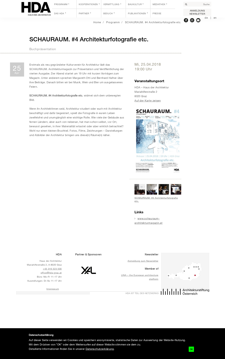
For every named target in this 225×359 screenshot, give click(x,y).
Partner (84, 13)
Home (97, 22)
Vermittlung (111, 4)
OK (191, 349)
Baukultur (135, 4)
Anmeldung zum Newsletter (143, 260)
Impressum (52, 288)
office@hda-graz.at (51, 272)
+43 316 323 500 (52, 268)
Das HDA (59, 13)
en (215, 17)
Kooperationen (88, 4)
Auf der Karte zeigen (147, 100)
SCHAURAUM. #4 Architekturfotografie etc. (153, 22)
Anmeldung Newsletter (197, 12)
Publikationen (137, 13)
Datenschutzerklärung (100, 348)
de (206, 17)
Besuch (108, 13)
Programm (61, 4)
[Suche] (186, 4)
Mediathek (159, 4)
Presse (157, 13)
